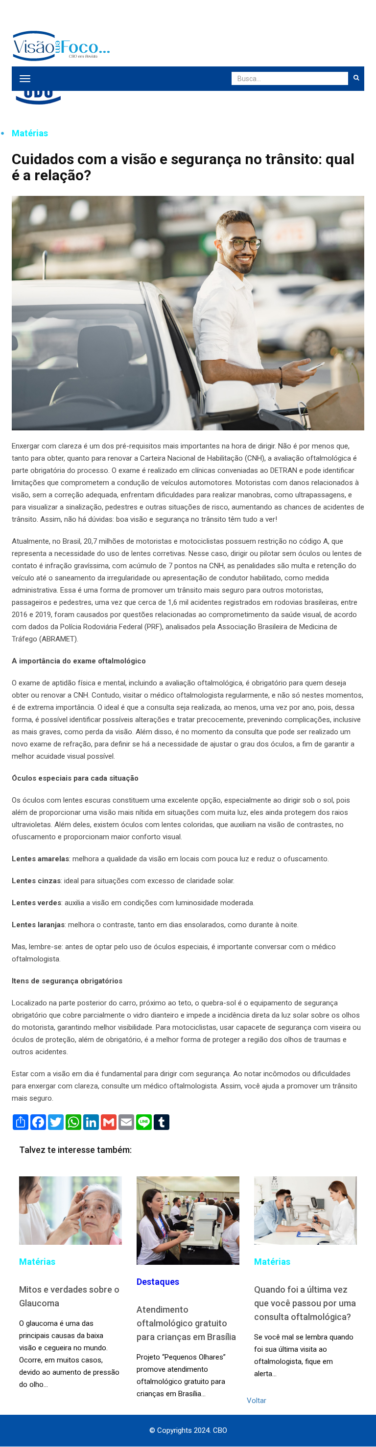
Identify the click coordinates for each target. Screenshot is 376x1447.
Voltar (256, 1400)
